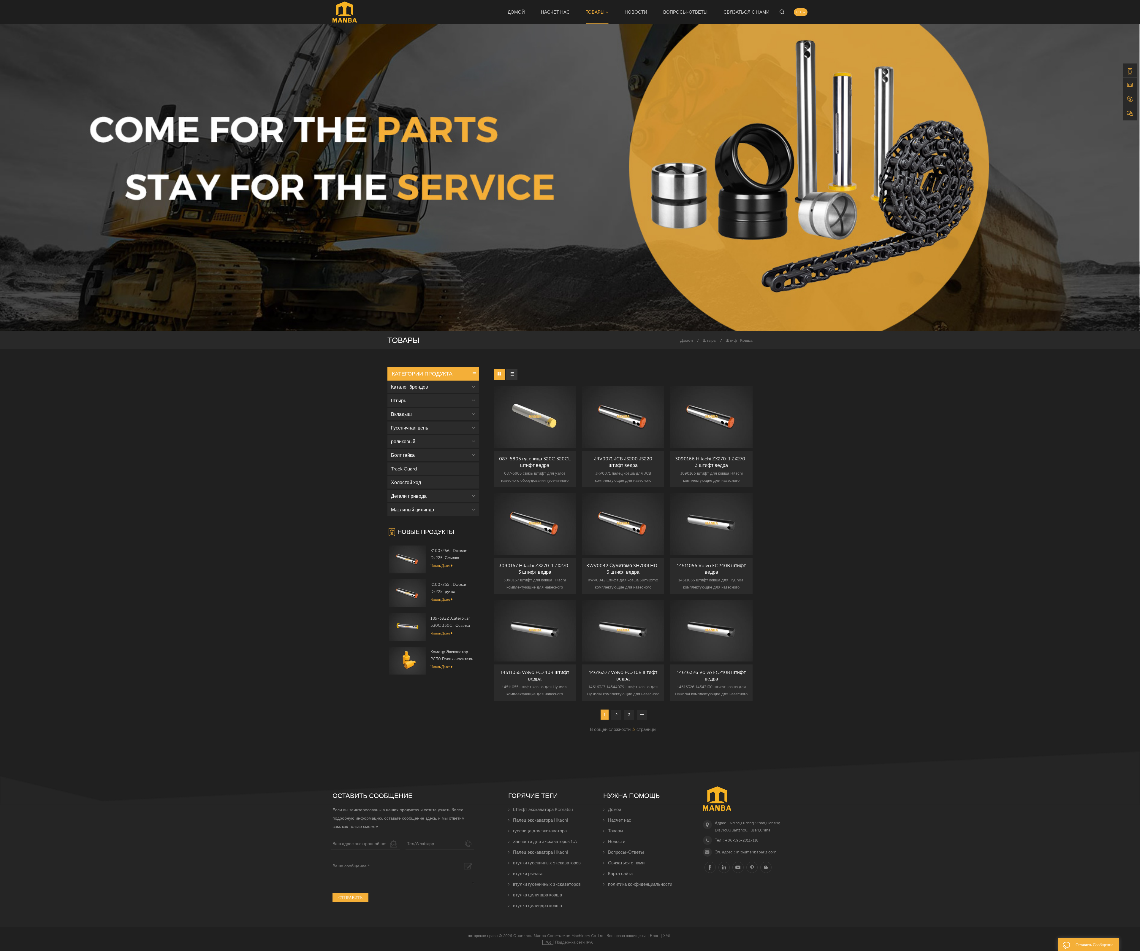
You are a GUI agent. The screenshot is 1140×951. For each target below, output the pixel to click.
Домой (516, 12)
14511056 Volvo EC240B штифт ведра (711, 569)
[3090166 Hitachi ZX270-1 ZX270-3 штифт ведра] (711, 417)
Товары (595, 12)
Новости (636, 12)
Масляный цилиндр (412, 509)
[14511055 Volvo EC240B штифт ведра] (535, 630)
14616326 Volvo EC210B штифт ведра (711, 675)
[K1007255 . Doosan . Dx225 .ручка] (407, 592)
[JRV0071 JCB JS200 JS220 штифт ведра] (623, 417)
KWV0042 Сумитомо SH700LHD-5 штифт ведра (623, 569)
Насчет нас (555, 12)
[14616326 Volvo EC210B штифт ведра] (711, 630)
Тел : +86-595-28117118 (737, 840)
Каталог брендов (409, 386)
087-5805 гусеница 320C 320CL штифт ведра (535, 462)
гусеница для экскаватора (540, 830)
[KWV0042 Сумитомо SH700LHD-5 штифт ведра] (623, 524)
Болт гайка (403, 455)
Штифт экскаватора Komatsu (543, 809)
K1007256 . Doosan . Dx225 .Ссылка (449, 554)
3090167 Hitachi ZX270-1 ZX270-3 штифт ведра (535, 569)
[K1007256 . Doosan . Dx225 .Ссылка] (407, 559)
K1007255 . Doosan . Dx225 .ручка (449, 588)
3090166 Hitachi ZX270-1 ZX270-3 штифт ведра (711, 462)
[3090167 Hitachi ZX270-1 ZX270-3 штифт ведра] (535, 524)
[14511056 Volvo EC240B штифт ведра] (711, 524)
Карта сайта (620, 873)
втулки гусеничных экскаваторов (547, 862)
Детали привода (409, 496)
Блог (654, 935)
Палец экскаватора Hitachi (540, 820)
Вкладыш (401, 414)
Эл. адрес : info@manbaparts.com (745, 852)
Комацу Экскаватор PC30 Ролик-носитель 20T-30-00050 (451, 655)
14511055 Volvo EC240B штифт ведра (535, 675)
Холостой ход (406, 482)
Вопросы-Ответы (685, 12)
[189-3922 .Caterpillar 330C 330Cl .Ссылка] (407, 626)
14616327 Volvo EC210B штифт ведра (623, 675)
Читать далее (440, 565)
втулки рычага (527, 873)
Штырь (709, 340)
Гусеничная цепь (409, 427)
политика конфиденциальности (640, 884)
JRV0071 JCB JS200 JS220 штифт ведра (623, 462)
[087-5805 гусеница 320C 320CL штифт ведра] (535, 417)
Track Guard (404, 468)
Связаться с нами (746, 12)
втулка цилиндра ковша (537, 894)
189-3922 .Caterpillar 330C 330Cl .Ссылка (450, 622)
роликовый (403, 441)
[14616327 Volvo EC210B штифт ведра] (623, 630)
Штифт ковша (739, 340)
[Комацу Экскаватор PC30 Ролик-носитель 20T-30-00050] (407, 660)
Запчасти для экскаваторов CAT (546, 841)
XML (667, 935)
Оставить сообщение (1094, 944)
